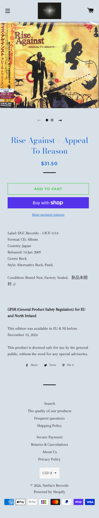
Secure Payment (49, 437)
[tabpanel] (49, 64)
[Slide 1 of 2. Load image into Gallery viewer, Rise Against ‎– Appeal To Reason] (47, 120)
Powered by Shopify (49, 492)
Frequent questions (49, 418)
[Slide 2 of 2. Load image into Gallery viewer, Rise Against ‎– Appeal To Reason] (52, 120)
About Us (49, 452)
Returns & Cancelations (49, 444)
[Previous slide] (38, 120)
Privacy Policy (49, 459)
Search (49, 403)
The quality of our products (49, 411)
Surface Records (56, 485)
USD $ (47, 473)
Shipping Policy (49, 425)
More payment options (48, 215)
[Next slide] (60, 120)
